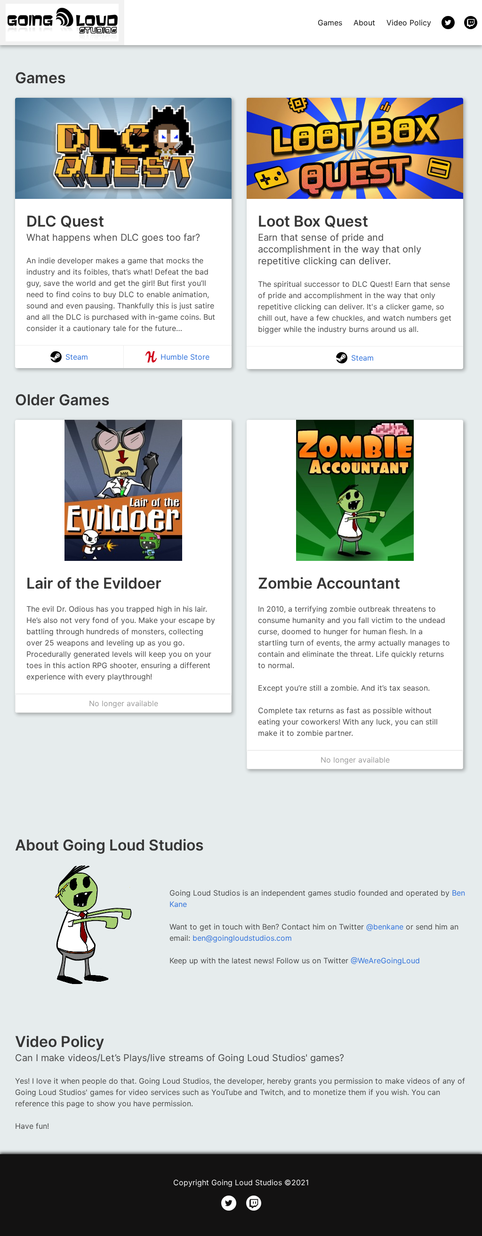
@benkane (384, 926)
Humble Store (185, 357)
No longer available (123, 703)
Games (330, 22)
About (364, 22)
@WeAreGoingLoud (385, 960)
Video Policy (408, 22)
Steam (76, 357)
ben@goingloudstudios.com (242, 938)
